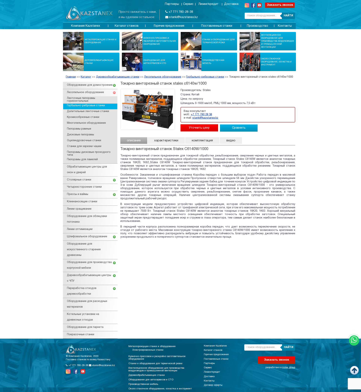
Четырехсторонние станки (84, 187)
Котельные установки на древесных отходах (83, 317)
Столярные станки (79, 180)
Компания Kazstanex (85, 26)
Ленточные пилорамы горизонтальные (81, 99)
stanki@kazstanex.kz (183, 17)
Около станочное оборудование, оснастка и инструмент (276, 62)
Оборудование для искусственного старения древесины (84, 249)
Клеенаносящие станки (82, 201)
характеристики (166, 140)
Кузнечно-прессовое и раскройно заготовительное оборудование (159, 41)
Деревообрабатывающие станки (99, 61)
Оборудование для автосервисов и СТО (154, 61)
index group (288, 367)
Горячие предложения (169, 26)
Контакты (285, 26)
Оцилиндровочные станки (84, 140)
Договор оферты (213, 385)
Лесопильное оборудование (162, 77)
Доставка (231, 4)
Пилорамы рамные (79, 129)
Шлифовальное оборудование (87, 236)
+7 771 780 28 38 (201, 114)
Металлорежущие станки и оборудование (100, 41)
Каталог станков (127, 26)
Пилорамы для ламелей (82, 159)
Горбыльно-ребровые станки (205, 77)
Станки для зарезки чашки (84, 146)
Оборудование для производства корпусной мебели (89, 265)
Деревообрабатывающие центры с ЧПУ (89, 278)
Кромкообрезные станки (83, 117)
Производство (257, 26)
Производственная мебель (213, 61)
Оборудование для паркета (85, 327)
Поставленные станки (216, 26)
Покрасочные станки (80, 334)
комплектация (202, 140)
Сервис (188, 4)
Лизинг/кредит (208, 4)
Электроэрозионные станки (147, 350)
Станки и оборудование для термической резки (218, 41)
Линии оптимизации (80, 229)
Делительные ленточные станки (88, 111)
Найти (288, 15)
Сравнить (239, 128)
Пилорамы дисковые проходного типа (89, 153)
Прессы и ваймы (77, 194)
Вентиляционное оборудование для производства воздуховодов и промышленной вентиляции (277, 41)
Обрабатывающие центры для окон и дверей (87, 170)
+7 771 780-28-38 (180, 12)
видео (230, 140)
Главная (71, 77)
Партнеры (172, 4)
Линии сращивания (79, 209)
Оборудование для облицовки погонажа (87, 219)
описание (134, 140)
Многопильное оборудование (86, 123)
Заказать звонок (280, 5)
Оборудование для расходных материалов (87, 304)
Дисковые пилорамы (80, 134)
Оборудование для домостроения (89, 85)
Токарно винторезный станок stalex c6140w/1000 (261, 77)
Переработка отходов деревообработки (81, 291)
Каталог (86, 77)
